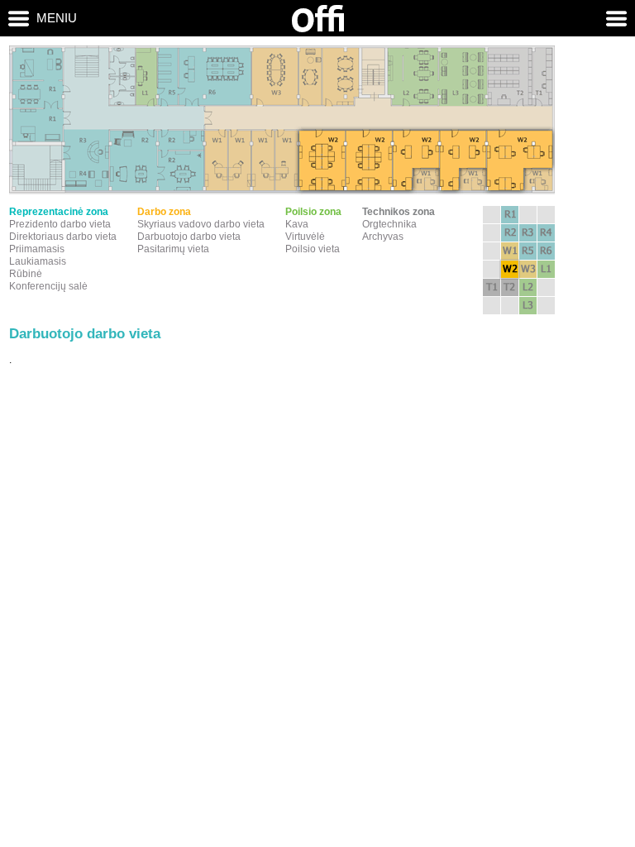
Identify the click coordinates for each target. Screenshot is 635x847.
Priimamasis (36, 249)
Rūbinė (25, 274)
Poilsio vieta (312, 249)
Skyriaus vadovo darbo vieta (201, 224)
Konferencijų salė (48, 286)
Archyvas (382, 236)
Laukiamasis (37, 261)
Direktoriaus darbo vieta (63, 236)
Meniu (56, 18)
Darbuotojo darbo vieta (189, 236)
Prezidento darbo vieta (60, 224)
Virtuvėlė (305, 236)
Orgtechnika (389, 224)
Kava (296, 224)
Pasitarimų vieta (173, 249)
